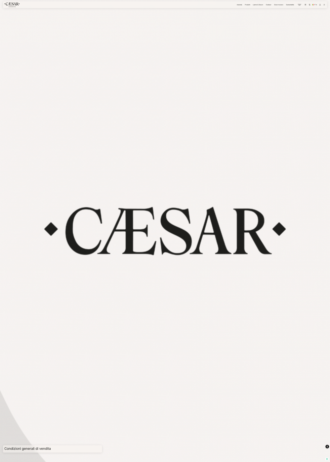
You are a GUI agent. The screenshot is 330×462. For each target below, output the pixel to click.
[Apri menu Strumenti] (305, 4)
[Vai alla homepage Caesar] (12, 4)
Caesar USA (299, 5)
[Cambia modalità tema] (309, 4)
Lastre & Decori (258, 5)
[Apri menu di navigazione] (324, 4)
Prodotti (247, 5)
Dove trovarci (278, 5)
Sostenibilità (290, 5)
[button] (327, 446)
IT (315, 5)
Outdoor (268, 5)
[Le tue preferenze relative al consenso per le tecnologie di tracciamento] (327, 459)
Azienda (239, 5)
